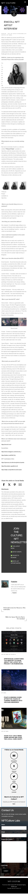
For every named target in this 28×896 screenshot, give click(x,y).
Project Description (6, 839)
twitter (14, 782)
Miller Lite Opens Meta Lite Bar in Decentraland (15, 618)
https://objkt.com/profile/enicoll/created (11, 469)
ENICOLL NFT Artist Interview (12, 25)
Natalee (3, 33)
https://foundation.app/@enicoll (9, 466)
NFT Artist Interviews (17, 33)
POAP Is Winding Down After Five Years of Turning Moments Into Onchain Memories (13, 700)
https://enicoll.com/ (6, 444)
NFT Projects (12, 654)
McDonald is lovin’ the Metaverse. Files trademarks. (14, 608)
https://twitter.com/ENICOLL (8, 455)
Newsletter (14, 761)
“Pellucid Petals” (10, 149)
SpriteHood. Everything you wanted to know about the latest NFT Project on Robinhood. (14, 661)
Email (3, 832)
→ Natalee (14, 592)
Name (3, 824)
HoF (9, 33)
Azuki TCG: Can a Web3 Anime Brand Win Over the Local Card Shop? (13, 737)
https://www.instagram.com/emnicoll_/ (11, 451)
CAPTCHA (4, 865)
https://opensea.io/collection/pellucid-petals (12, 462)
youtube (14, 792)
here (14, 804)
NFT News (6, 654)
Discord (14, 771)
